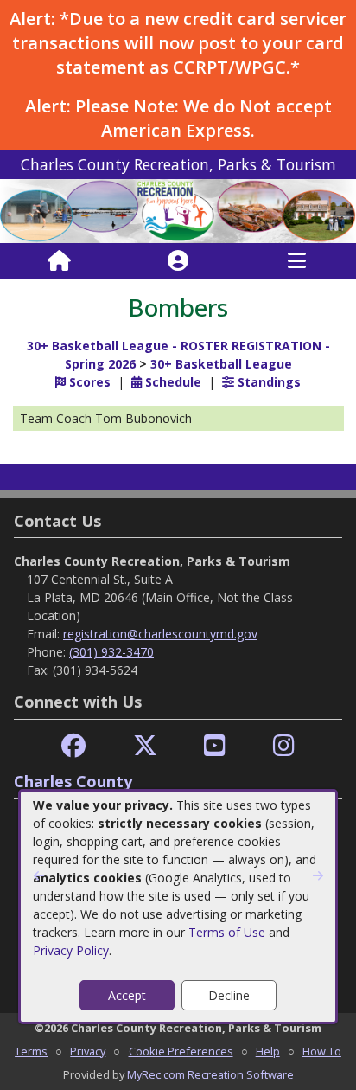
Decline (229, 995)
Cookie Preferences (181, 1051)
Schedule (171, 382)
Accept (127, 995)
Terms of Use (226, 932)
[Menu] (297, 261)
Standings (267, 382)
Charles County (73, 781)
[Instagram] (284, 746)
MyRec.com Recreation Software (210, 1074)
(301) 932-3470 (111, 652)
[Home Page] (59, 261)
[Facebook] (73, 746)
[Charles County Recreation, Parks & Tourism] (178, 210)
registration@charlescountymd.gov (160, 633)
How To (321, 1051)
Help (268, 1051)
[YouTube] (215, 746)
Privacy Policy (71, 950)
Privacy (87, 1051)
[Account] (178, 261)
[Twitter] (145, 746)
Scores (88, 382)
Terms (31, 1051)
